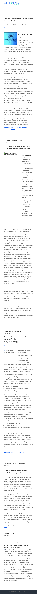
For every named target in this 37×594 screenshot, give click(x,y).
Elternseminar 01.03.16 (11, 13)
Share (5, 27)
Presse (6, 142)
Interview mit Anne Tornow (13, 140)
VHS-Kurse (7, 15)
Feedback (6, 465)
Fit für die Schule (9, 533)
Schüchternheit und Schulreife (14, 464)
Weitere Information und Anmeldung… (14, 452)
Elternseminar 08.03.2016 (12, 331)
